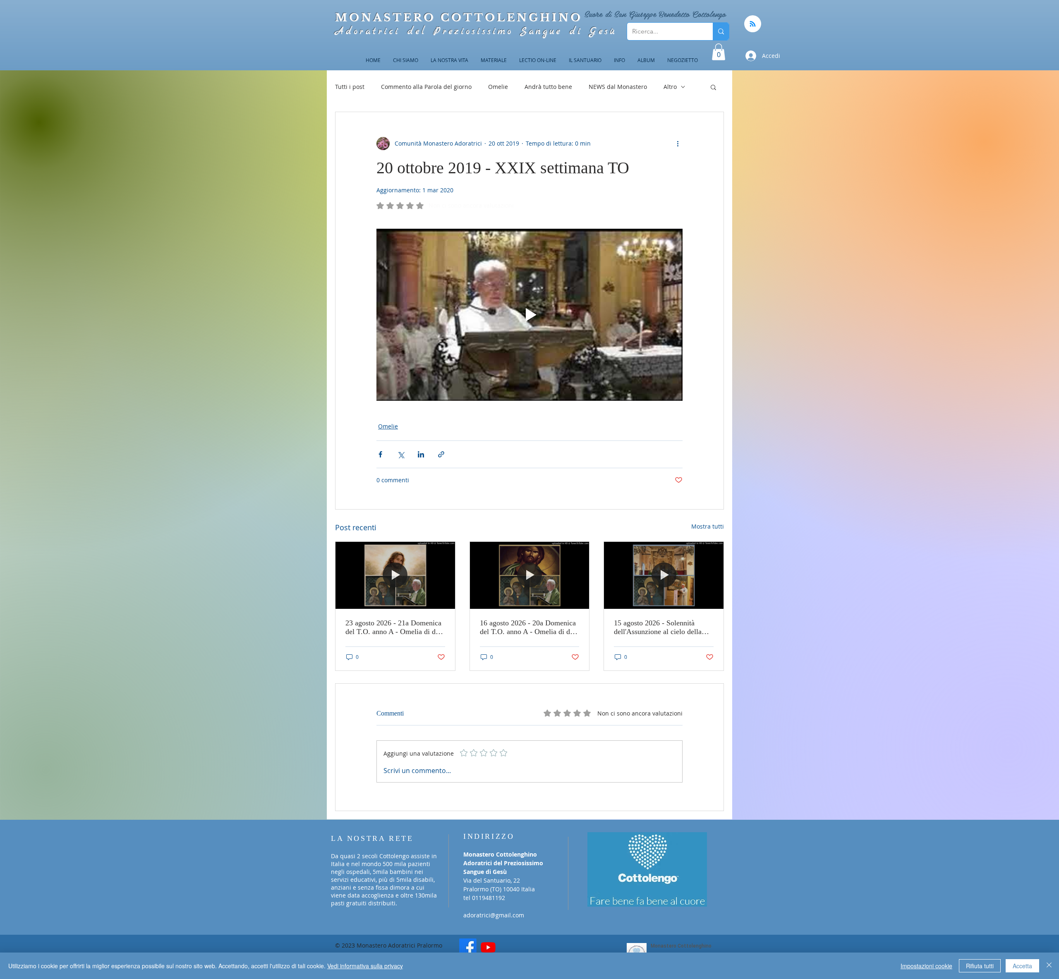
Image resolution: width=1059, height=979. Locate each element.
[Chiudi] (1049, 965)
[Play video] (529, 315)
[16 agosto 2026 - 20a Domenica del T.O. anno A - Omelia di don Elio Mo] (529, 575)
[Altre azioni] (678, 143)
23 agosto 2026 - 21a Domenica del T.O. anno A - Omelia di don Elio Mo (394, 627)
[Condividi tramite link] (441, 454)
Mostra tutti (707, 526)
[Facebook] (468, 947)
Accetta (1022, 966)
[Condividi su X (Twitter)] (401, 454)
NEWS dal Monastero (618, 87)
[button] (719, 51)
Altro (670, 87)
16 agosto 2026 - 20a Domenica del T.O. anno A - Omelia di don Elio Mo (528, 627)
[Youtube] (488, 947)
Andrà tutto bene (548, 87)
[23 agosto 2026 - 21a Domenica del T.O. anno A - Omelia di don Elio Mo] (395, 575)
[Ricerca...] (721, 31)
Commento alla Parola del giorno (426, 87)
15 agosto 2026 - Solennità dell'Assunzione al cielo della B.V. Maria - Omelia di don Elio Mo (663, 627)
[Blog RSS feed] (752, 24)
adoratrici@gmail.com (493, 915)
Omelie (498, 87)
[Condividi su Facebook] (380, 454)
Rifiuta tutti (980, 966)
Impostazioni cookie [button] (926, 966)
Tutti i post (349, 87)
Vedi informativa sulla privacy (365, 966)
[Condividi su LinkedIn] (421, 454)
